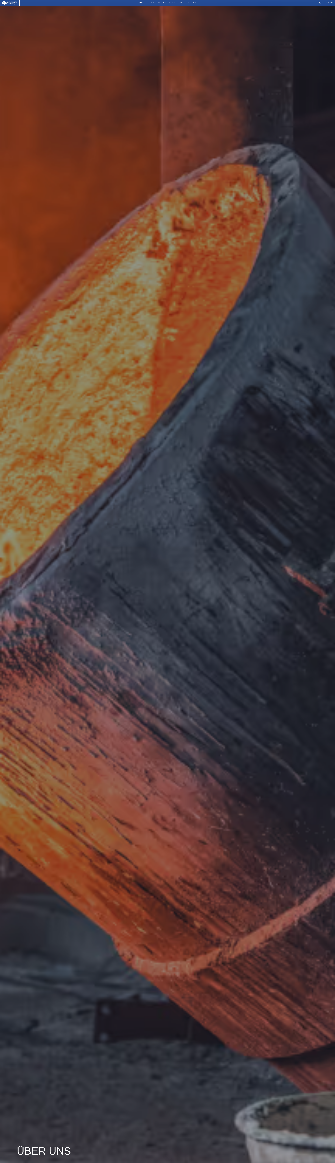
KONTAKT (329, 2)
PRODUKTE (162, 2)
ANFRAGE (195, 2)
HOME (141, 2)
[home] (10, 3)
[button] (150, 3)
